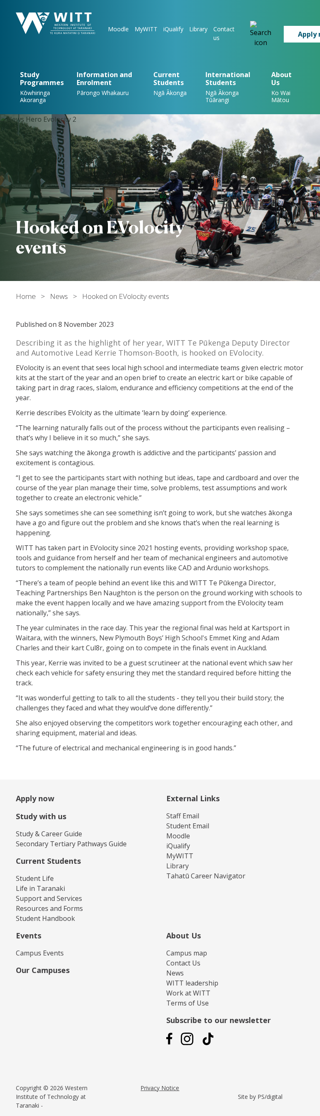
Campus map (186, 953)
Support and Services (49, 898)
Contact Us (183, 963)
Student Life (35, 878)
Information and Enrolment (104, 83)
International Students (227, 87)
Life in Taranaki (40, 888)
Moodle (118, 29)
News (59, 296)
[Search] (261, 34)
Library (198, 29)
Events (28, 935)
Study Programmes (42, 87)
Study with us (41, 816)
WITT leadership (192, 983)
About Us (183, 935)
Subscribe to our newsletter (218, 1020)
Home (26, 296)
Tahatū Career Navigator (205, 875)
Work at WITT (188, 993)
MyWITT (146, 29)
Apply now (35, 798)
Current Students (170, 83)
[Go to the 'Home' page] (55, 23)
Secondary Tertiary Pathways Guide (71, 843)
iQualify (173, 29)
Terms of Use (187, 1003)
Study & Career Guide (49, 833)
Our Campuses (43, 970)
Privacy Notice (159, 1088)
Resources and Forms (49, 908)
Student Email (187, 825)
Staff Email (182, 815)
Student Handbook (45, 918)
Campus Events (40, 953)
